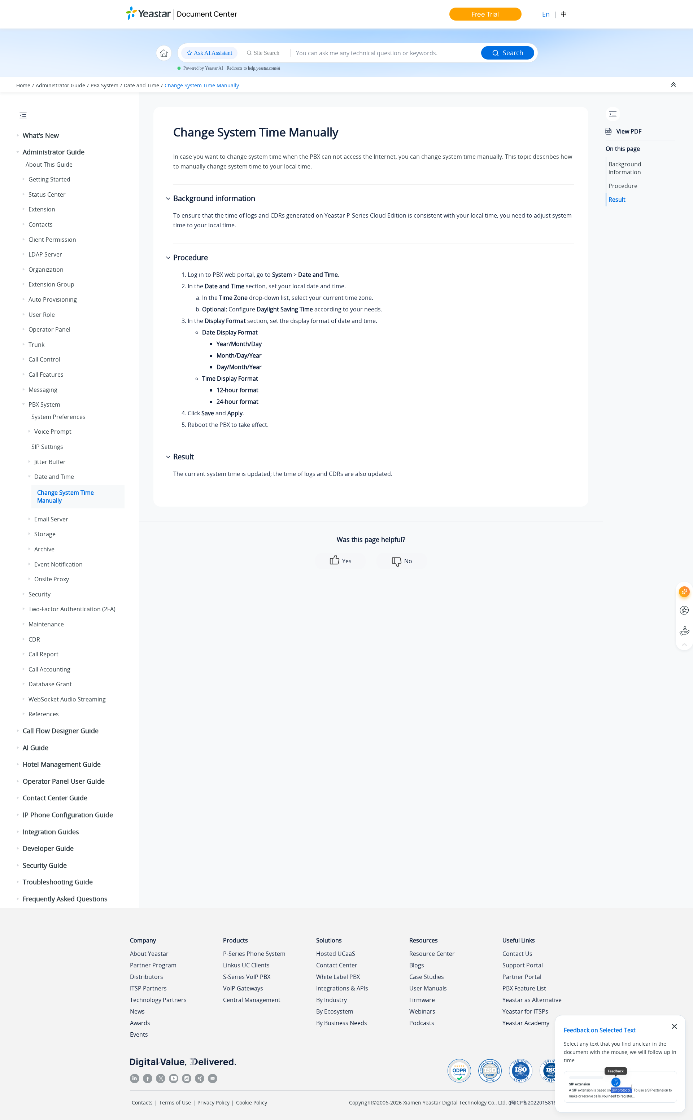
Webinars (422, 1011)
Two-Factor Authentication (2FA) (72, 609)
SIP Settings (47, 447)
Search (513, 52)
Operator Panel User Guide (64, 781)
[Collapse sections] (674, 85)
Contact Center (336, 965)
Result (617, 200)
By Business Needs (341, 1023)
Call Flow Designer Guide (61, 730)
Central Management (251, 1000)
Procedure (623, 186)
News (137, 1011)
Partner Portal (521, 977)
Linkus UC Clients (246, 965)
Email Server (51, 519)
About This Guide (49, 165)
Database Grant (50, 684)
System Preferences (58, 417)
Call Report (43, 654)
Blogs (416, 965)
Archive (44, 549)
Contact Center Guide (55, 797)
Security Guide (45, 865)
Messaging (43, 390)
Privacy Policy (213, 1102)
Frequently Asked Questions (65, 898)
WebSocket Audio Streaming (67, 699)
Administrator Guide (60, 85)
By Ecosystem (334, 1011)
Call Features (46, 375)
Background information (625, 168)
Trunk (36, 345)
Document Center (207, 14)
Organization (46, 270)
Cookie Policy (251, 1102)
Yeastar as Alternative (532, 1000)
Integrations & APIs (342, 988)
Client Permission (52, 240)
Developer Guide (48, 848)
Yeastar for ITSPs (525, 1011)
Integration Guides (51, 831)
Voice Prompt (52, 432)
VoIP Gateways (243, 988)
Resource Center (432, 954)
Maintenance (46, 624)
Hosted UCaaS (335, 954)
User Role (42, 315)
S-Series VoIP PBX (246, 977)
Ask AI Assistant (671, 585)
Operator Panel (49, 329)
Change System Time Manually (202, 85)
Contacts (41, 224)
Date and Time (141, 85)
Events (139, 1034)
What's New (41, 135)
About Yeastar (149, 954)
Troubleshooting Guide (58, 882)
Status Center (47, 194)
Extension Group (51, 284)
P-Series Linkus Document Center (671, 605)
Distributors (146, 977)
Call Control (44, 359)
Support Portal (671, 624)
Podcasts (421, 1023)
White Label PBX (338, 977)
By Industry (331, 1000)
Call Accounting (49, 669)
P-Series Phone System (254, 954)
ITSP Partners (148, 988)
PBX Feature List (524, 988)
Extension (42, 209)
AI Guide (35, 747)
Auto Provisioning (53, 299)
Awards (140, 1023)
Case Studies (426, 977)
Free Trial (485, 14)
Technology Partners (158, 1000)
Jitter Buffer (50, 462)
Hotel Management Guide (62, 764)
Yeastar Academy (525, 1023)
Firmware (422, 1000)
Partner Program (153, 965)
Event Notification (58, 564)
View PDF (628, 131)
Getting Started (49, 179)
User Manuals (428, 988)
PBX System (104, 85)
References (44, 714)
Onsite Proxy (51, 579)
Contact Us (517, 954)
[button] (18, 136)
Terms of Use (175, 1102)
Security (40, 594)
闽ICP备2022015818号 (536, 1102)
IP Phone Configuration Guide (68, 814)
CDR (34, 639)
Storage (45, 534)
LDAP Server (45, 254)
